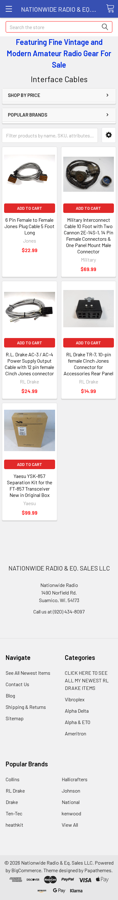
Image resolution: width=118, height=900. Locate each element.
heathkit (14, 825)
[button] (109, 135)
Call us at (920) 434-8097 (59, 611)
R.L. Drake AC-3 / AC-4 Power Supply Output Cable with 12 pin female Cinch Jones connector (29, 363)
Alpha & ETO (77, 722)
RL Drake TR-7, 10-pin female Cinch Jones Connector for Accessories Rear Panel (88, 363)
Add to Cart (29, 208)
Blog (10, 695)
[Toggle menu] (8, 8)
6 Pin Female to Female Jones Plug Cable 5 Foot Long (29, 226)
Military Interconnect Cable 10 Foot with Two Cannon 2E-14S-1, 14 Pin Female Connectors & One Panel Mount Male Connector (88, 235)
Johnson (71, 791)
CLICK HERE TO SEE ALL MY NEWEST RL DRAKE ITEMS (87, 680)
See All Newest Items (28, 673)
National (71, 802)
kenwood (71, 813)
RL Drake (15, 791)
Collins (13, 779)
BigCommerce (26, 870)
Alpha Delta (77, 711)
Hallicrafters (74, 779)
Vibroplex (75, 699)
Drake (12, 802)
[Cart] (110, 8)
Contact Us (17, 684)
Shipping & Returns (26, 707)
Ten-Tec (14, 813)
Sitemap (15, 718)
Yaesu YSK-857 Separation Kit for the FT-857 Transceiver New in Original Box (29, 485)
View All (70, 825)
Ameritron (75, 733)
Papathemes (97, 870)
